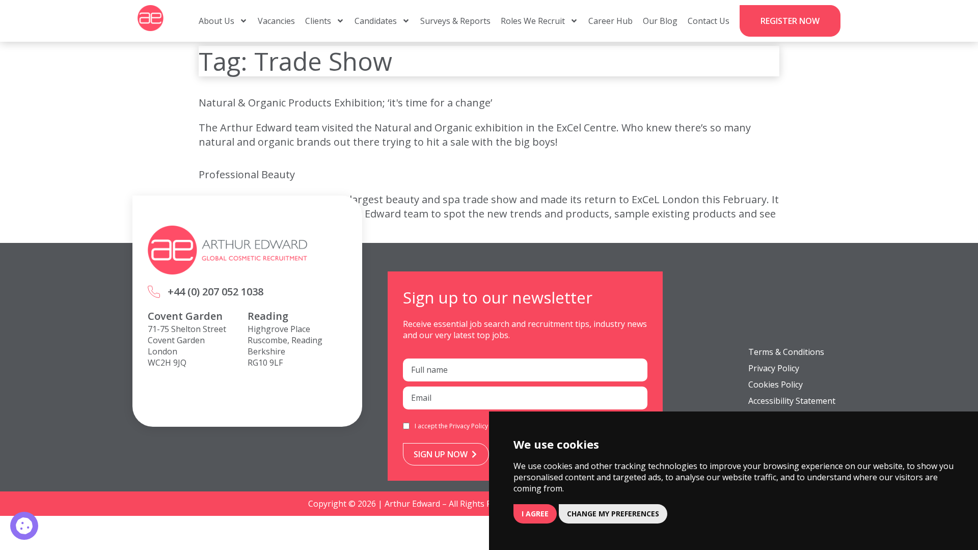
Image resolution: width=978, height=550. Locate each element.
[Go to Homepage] (151, 18)
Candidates (376, 20)
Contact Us (708, 20)
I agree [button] (535, 513)
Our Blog (660, 20)
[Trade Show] (24, 526)
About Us (216, 20)
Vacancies (276, 20)
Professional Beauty (247, 174)
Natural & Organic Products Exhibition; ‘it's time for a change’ (345, 102)
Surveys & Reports (455, 20)
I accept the (451, 426)
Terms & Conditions (786, 352)
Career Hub (610, 20)
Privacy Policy (468, 426)
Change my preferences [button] (613, 513)
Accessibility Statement (791, 400)
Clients (318, 20)
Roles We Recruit (533, 20)
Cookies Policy (775, 384)
